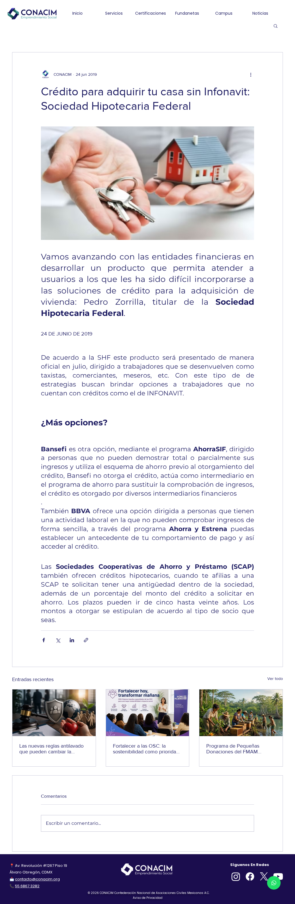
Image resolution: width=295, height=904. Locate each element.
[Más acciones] (250, 74)
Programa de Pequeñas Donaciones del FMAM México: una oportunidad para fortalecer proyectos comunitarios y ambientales (239, 749)
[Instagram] (235, 876)
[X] (264, 876)
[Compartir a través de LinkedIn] (72, 640)
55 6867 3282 (27, 886)
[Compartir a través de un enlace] (86, 640)
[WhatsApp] (274, 883)
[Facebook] (250, 876)
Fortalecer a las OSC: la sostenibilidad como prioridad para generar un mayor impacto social (146, 749)
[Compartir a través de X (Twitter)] (57, 640)
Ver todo (275, 678)
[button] (275, 25)
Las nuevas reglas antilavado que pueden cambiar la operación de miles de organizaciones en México (51, 749)
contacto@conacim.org (37, 879)
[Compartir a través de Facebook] (43, 640)
